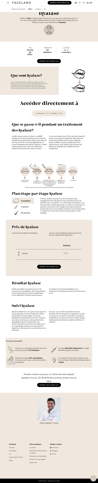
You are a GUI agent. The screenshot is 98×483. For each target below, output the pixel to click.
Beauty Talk (33, 462)
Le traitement (40, 113)
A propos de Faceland (16, 457)
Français (76, 2)
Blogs (11, 460)
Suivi (60, 113)
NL (88, 3)
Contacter (32, 447)
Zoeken (79, 2)
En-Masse (57, 481)
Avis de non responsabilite (37, 459)
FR (91, 3)
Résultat (54, 113)
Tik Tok (54, 454)
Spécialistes (12, 450)
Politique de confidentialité (37, 456)
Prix (48, 113)
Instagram (55, 450)
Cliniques (12, 447)
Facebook (55, 447)
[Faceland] (21, 3)
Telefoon (83, 2)
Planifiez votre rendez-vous (59, 2)
